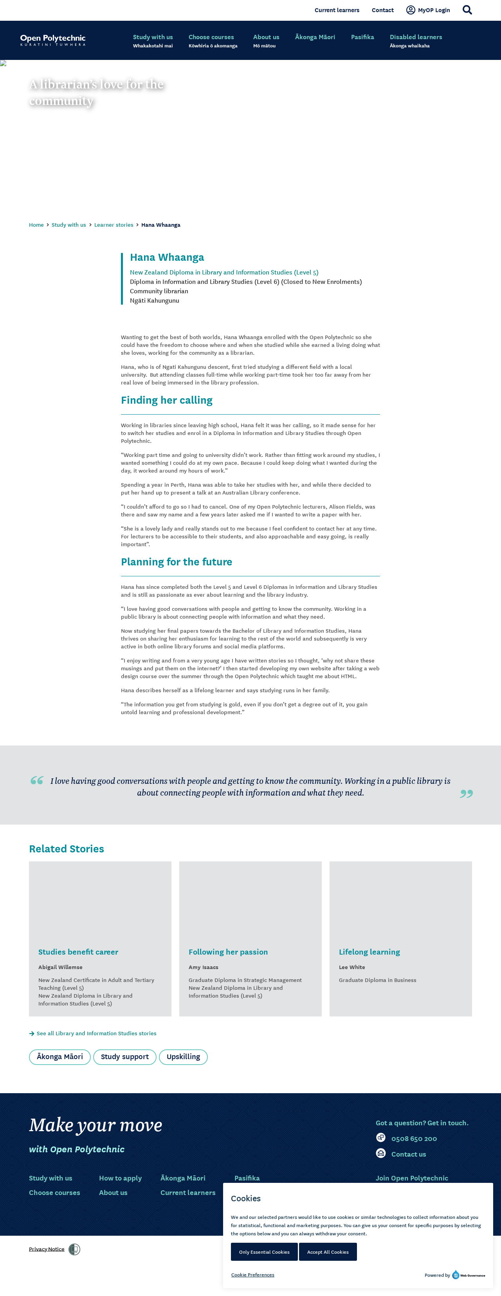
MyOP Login (434, 9)
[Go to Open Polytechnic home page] (53, 40)
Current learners (337, 9)
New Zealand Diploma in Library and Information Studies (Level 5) (224, 271)
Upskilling (183, 1056)
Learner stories (113, 224)
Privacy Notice (47, 1248)
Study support (125, 1056)
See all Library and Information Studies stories (97, 1033)
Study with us (69, 224)
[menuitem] (153, 41)
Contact (383, 9)
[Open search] (467, 9)
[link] (74, 1249)
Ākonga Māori (60, 1056)
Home (36, 224)
